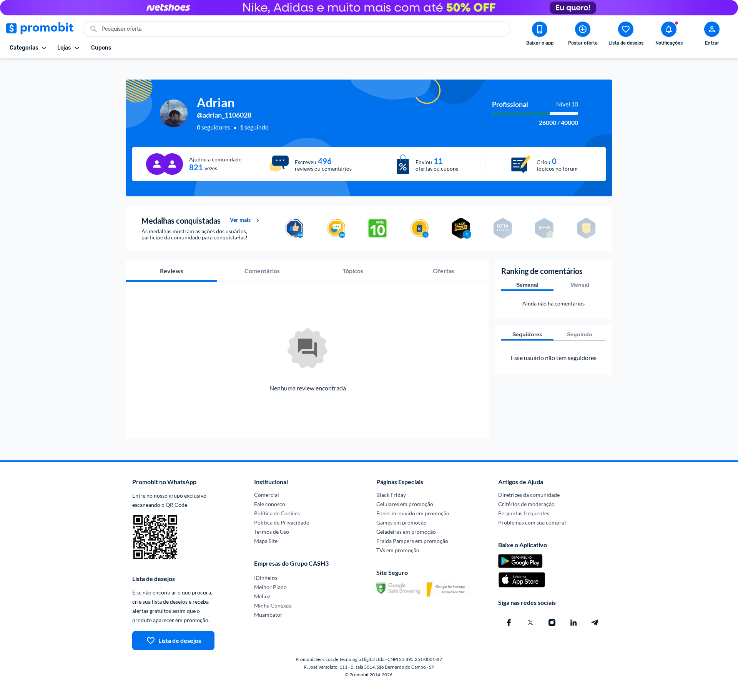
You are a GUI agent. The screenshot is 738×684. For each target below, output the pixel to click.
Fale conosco (269, 504)
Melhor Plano (270, 587)
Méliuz (262, 596)
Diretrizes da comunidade (529, 494)
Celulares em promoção (404, 504)
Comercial (266, 494)
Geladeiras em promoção (406, 531)
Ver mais (240, 220)
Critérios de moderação (526, 504)
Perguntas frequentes (523, 513)
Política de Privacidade (281, 522)
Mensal (579, 285)
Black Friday (391, 494)
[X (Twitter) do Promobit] (530, 622)
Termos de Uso (271, 531)
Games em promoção (401, 522)
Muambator (268, 614)
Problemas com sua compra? (532, 522)
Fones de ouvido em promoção (412, 513)
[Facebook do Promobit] (509, 622)
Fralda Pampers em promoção (412, 541)
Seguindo (579, 334)
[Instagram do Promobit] (552, 622)
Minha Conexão (273, 605)
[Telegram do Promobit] (595, 622)
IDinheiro (265, 577)
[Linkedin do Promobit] (573, 622)
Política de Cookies (277, 513)
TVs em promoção (397, 550)
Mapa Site (266, 541)
